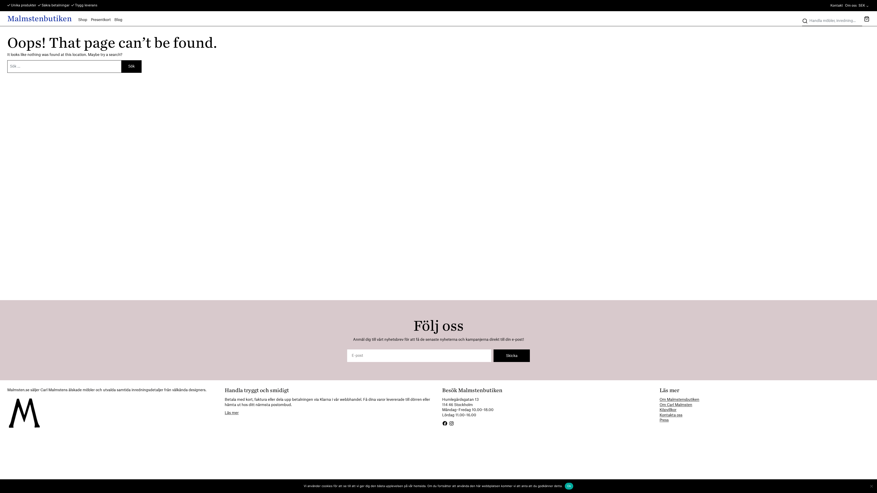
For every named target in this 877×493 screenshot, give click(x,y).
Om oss (851, 5)
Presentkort (101, 20)
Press (664, 420)
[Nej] (871, 486)
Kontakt (836, 5)
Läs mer (232, 413)
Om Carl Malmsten (676, 405)
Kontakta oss (671, 415)
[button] (867, 19)
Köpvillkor (668, 410)
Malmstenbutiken (39, 18)
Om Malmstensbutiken (679, 399)
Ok (569, 486)
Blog (118, 20)
